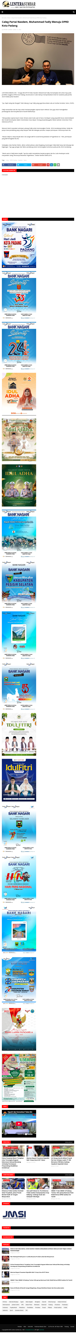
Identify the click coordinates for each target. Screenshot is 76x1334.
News (8, 18)
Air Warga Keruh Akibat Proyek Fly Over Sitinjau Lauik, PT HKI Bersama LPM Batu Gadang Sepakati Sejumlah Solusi (61, 1161)
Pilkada (50, 1307)
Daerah (44, 1302)
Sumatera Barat (19, 1310)
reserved (41, 1329)
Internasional (6, 1304)
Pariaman (57, 1304)
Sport (11, 1310)
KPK (22, 1304)
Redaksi (20, 1326)
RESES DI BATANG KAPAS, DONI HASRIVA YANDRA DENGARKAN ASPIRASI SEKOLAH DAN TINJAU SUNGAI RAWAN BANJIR (41, 1249)
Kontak (72, 1326)
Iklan (25, 1326)
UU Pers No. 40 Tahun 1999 (55, 1326)
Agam (22, 1302)
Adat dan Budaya (13, 1302)
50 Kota (5, 1302)
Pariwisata (65, 1304)
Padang (51, 1304)
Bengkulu (37, 1302)
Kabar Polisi (29, 1304)
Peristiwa (37, 1307)
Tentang (66, 1326)
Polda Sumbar (58, 1307)
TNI (26, 1310)
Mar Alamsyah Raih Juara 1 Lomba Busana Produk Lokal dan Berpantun (32, 1256)
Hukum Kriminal (62, 1302)
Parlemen (5, 1307)
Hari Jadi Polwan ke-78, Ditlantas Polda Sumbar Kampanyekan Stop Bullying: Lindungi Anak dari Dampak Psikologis (38, 1193)
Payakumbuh (13, 1307)
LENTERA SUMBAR (7, 29)
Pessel (44, 1307)
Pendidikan (30, 1307)
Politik (65, 1307)
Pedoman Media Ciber (40, 1326)
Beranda (4, 18)
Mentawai (36, 1304)
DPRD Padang (13, 160)
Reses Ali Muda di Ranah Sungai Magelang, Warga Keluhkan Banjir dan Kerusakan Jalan (37, 1288)
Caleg (7, 160)
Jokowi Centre (15, 1304)
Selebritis (5, 1310)
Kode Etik (30, 1326)
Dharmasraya (52, 1302)
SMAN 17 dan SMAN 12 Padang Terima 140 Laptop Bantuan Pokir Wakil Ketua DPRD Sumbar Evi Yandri (62, 1193)
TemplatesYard (30, 1329)
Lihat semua (68, 1142)
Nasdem (20, 160)
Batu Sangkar (29, 1302)
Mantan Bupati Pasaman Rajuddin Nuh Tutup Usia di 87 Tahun (38, 1159)
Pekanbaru (22, 1307)
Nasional (44, 1304)
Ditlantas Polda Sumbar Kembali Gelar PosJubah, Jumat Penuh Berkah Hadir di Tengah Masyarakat (12, 1193)
